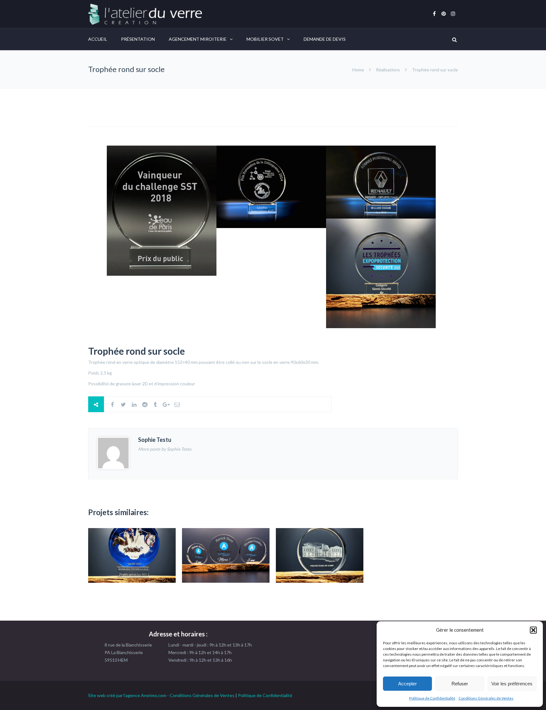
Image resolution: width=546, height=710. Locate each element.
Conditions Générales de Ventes (485, 698)
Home (358, 69)
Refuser (460, 683)
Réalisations (388, 69)
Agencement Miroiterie (198, 39)
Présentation (138, 39)
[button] (533, 630)
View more (132, 555)
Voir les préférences (511, 683)
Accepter (407, 683)
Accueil (97, 39)
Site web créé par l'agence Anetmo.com (127, 695)
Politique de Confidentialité (432, 698)
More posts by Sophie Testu (164, 449)
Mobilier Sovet (265, 39)
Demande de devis (325, 39)
